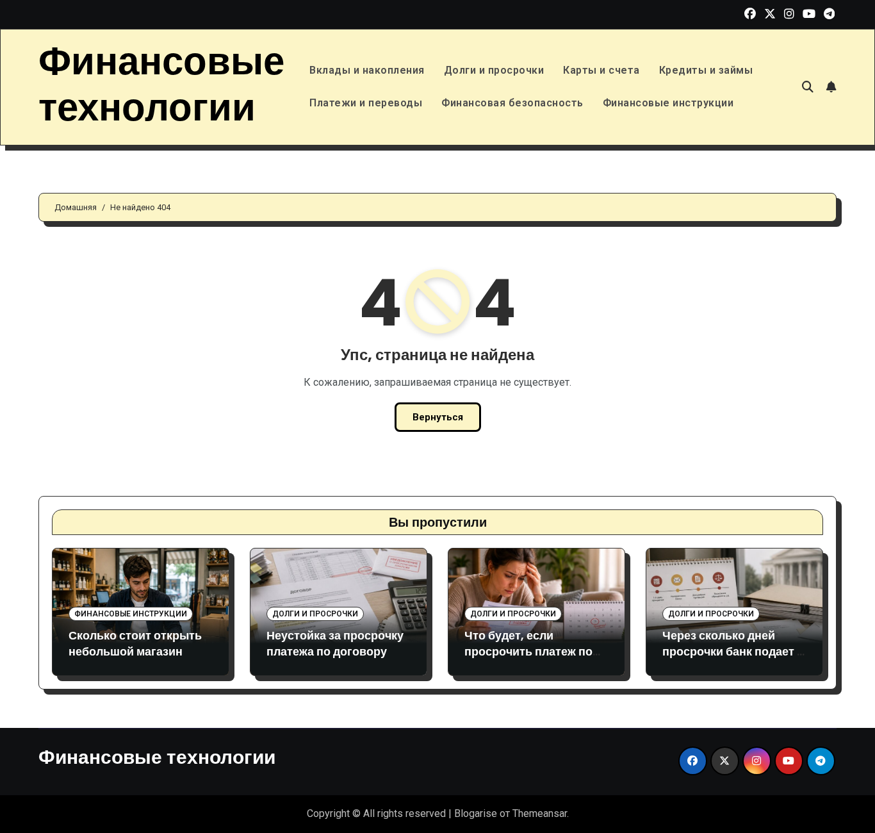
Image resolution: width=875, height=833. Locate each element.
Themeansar (539, 813)
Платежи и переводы (365, 103)
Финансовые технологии (161, 84)
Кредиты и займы (706, 70)
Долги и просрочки (494, 70)
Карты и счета (601, 70)
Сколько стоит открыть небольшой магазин (135, 643)
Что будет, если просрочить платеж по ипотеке (528, 651)
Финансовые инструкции (668, 103)
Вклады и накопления (367, 70)
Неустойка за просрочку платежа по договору (335, 643)
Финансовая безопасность (512, 103)
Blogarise (475, 813)
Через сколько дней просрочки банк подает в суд (733, 651)
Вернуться (438, 417)
